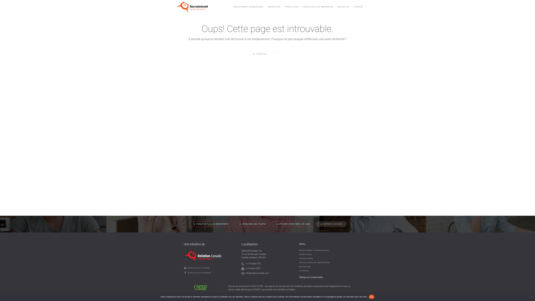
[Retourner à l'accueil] (193, 7)
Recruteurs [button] (274, 7)
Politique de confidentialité (311, 277)
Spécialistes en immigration (314, 263)
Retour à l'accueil (333, 224)
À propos (358, 7)
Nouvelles (343, 7)
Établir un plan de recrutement (212, 224)
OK (371, 297)
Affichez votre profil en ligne (294, 224)
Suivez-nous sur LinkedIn (198, 268)
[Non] (531, 296)
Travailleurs (292, 7)
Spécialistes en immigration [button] (318, 7)
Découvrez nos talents (254, 224)
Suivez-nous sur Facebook (199, 272)
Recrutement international (249, 7)
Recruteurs (305, 254)
